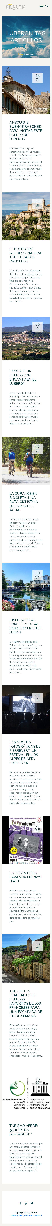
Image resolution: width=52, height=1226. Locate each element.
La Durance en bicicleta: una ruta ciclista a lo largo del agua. (23, 501)
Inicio (20, 54)
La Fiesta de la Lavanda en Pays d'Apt (25, 877)
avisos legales (16, 1215)
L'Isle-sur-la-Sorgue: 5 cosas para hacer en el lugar (25, 626)
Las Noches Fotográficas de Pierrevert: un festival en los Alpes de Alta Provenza (25, 752)
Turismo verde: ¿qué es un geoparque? (23, 1129)
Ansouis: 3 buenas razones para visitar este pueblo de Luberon (25, 130)
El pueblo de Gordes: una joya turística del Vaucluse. (25, 255)
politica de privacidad (33, 1215)
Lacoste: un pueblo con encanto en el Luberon (22, 377)
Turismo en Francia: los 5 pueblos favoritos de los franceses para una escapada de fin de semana (25, 1003)
